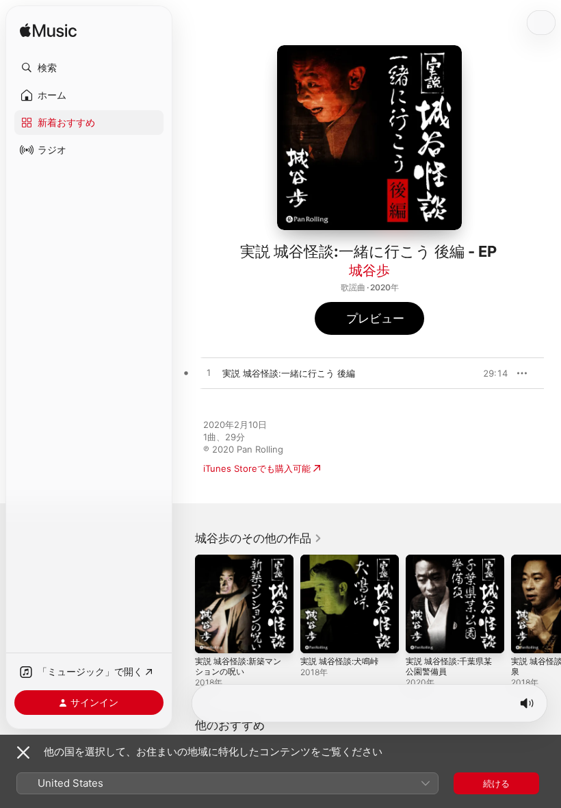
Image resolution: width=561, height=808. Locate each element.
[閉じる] (23, 752)
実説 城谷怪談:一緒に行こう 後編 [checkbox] (288, 373)
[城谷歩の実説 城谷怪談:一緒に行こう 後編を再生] (208, 373)
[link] (258, 538)
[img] (48, 31)
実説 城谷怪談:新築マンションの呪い (238, 666)
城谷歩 (369, 270)
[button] (89, 67)
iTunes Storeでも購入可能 (257, 468)
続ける (496, 783)
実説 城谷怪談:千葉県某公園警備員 (449, 666)
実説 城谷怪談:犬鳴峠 (339, 661)
